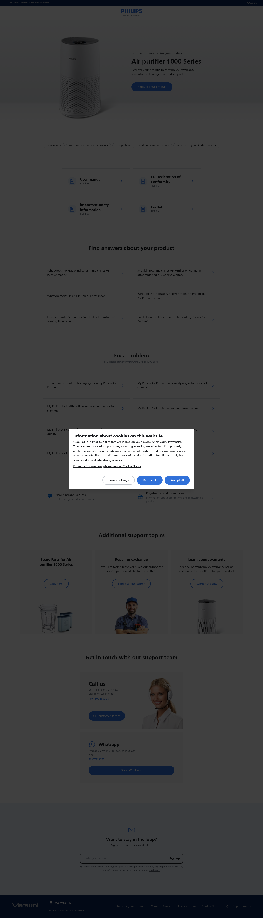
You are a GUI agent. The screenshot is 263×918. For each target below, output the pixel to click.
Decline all (150, 480)
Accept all (177, 480)
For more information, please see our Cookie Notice (107, 466)
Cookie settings (118, 480)
